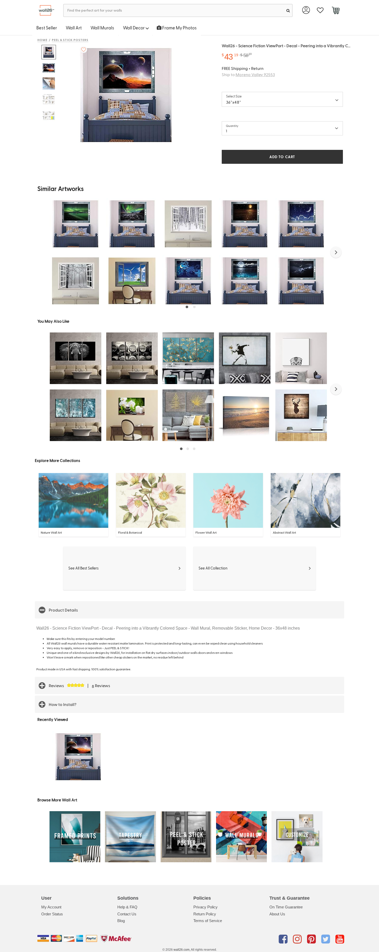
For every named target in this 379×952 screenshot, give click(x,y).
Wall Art (74, 27)
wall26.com (182, 949)
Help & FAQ (127, 907)
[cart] (335, 11)
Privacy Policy (205, 907)
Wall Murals (102, 27)
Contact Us (126, 914)
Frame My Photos (179, 27)
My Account (51, 907)
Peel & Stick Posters (70, 40)
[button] (336, 252)
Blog (121, 920)
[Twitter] (326, 939)
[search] (288, 10)
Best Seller (46, 27)
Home (42, 40)
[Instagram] (298, 939)
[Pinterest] (312, 939)
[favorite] (320, 10)
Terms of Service (207, 920)
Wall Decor (134, 27)
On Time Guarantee (286, 907)
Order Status (52, 914)
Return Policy (204, 914)
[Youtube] (339, 939)
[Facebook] (284, 939)
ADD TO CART (282, 156)
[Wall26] (44, 10)
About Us (277, 914)
